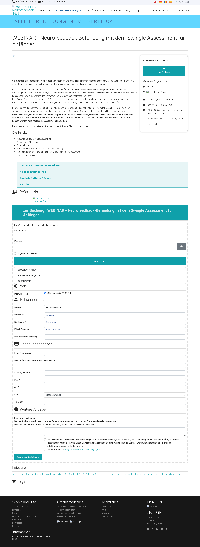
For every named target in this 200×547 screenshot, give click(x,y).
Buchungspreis (21, 294)
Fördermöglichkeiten (66, 510)
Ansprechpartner (35, 360)
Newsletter (16, 520)
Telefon (18, 402)
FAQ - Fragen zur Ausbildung (24, 516)
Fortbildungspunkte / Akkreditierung (72, 507)
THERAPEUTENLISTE (21, 507)
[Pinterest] (157, 529)
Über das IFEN (153, 517)
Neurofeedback (93, 10)
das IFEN (113, 10)
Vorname (19, 314)
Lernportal (16, 510)
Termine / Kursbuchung (66, 10)
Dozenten (151, 520)
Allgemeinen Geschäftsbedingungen (82, 449)
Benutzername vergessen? (29, 275)
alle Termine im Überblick (156, 10)
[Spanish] (170, 2)
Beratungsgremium (155, 523)
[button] (102, 165)
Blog (127, 10)
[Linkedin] (166, 529)
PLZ (17, 380)
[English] (155, 2)
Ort (16, 387)
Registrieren (22, 281)
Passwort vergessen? (27, 270)
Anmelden (100, 261)
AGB (104, 510)
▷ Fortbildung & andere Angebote (28, 474)
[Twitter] (152, 529)
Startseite (45, 10)
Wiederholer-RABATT (66, 516)
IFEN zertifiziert (18, 526)
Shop (136, 10)
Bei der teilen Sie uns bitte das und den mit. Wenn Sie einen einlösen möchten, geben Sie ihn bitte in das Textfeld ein (65, 421)
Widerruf (105, 513)
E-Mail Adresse (22, 329)
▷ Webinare (50, 474)
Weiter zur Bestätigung (28, 457)
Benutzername (21, 230)
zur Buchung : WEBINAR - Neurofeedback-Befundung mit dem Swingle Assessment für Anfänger (98, 212)
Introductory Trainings (143, 474)
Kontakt (15, 513)
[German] (160, 2)
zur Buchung (164, 72)
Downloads (17, 523)
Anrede (17, 307)
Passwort (19, 241)
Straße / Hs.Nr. (22, 372)
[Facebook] (148, 529)
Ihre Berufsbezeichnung (25, 336)
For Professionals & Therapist (169, 474)
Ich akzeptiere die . (73, 449)
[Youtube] (162, 529)
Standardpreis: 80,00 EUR (59, 293)
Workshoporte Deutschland (69, 513)
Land (17, 394)
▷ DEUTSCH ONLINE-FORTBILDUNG (74, 474)
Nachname (20, 322)
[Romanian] (165, 2)
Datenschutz (107, 516)
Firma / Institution (22, 353)
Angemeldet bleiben (27, 253)
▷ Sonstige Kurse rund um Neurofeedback (112, 474)
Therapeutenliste (181, 10)
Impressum (107, 507)
